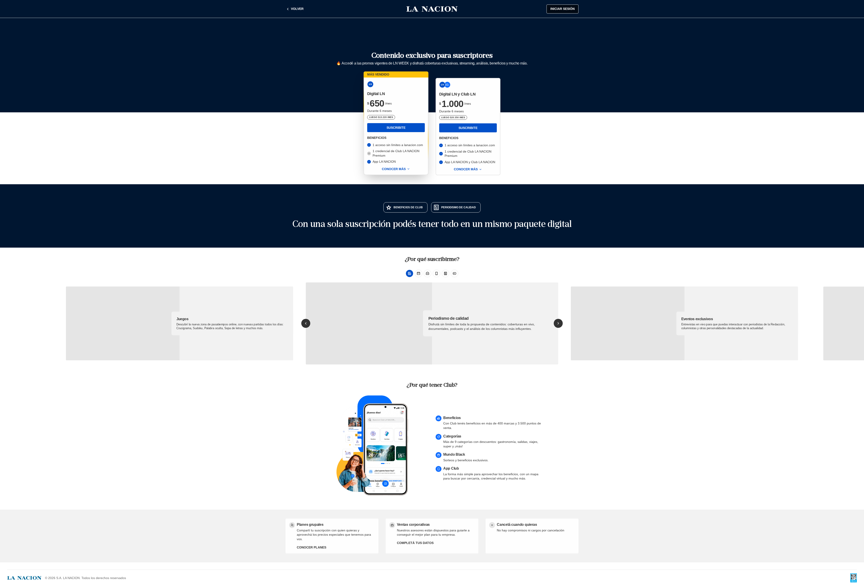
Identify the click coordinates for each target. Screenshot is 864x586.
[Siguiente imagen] (558, 323)
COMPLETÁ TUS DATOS (415, 543)
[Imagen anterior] (305, 323)
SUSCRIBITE (396, 127)
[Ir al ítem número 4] (436, 273)
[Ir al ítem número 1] (409, 273)
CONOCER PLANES (311, 547)
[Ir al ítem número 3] (427, 273)
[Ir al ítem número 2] (418, 273)
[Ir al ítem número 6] (454, 273)
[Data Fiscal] (853, 577)
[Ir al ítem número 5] (445, 273)
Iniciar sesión (562, 9)
